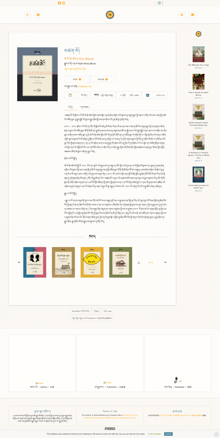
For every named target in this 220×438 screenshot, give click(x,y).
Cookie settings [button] (154, 433)
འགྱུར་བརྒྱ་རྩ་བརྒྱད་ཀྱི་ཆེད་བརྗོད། (75, 68)
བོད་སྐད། (96, 311)
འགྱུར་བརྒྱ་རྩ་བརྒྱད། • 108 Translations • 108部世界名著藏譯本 (92, 318)
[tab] (70, 107)
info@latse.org (85, 86)
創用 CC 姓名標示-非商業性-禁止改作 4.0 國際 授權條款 (180, 415)
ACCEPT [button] (168, 434)
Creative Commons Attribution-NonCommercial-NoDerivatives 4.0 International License (111, 416)
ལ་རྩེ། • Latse (108, 311)
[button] (27, 14)
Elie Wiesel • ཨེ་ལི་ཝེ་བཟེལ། (80, 311)
